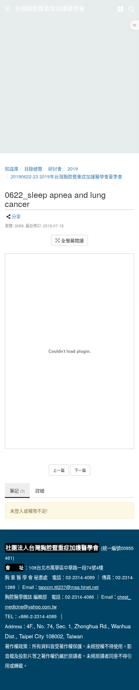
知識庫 (11, 168)
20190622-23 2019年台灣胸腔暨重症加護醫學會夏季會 (66, 176)
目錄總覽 (33, 168)
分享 (16, 216)
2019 (73, 168)
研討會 (55, 168)
